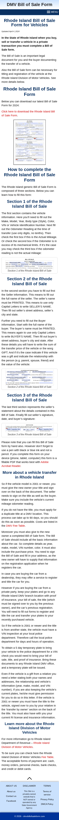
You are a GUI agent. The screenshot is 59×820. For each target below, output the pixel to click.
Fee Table (47, 757)
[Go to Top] (29, 778)
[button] (52, 12)
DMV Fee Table (15, 525)
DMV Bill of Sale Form (29, 4)
